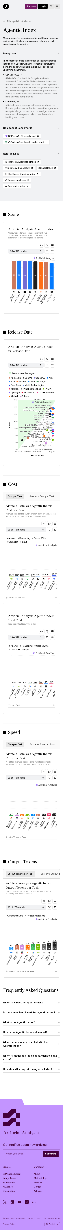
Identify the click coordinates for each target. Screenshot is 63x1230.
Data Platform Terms (51, 1218)
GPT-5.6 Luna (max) (20, 585)
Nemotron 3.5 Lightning (9, 585)
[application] (32, 428)
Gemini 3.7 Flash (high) (57, 824)
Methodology (41, 1178)
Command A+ (14, 825)
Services (38, 1182)
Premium (31, 6)
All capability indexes (19, 21)
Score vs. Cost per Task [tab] (42, 496)
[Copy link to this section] (41, 245)
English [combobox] (52, 1224)
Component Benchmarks (17, 128)
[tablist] (31, 496)
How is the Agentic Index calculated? (25, 1032)
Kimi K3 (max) (49, 298)
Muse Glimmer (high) (14, 586)
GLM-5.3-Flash (27, 299)
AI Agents (8, 1186)
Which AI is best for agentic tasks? (23, 1002)
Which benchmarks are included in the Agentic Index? (25, 1044)
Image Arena (9, 1178)
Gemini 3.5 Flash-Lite (25, 585)
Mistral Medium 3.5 (58, 585)
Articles (38, 1191)
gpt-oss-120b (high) (31, 585)
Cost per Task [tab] (14, 496)
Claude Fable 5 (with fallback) (44, 299)
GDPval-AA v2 (12, 74)
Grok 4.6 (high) (22, 298)
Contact (38, 1186)
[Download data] (52, 245)
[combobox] (26, 251)
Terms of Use (34, 1218)
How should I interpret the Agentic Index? (27, 1069)
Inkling (42, 957)
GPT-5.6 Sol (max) (32, 299)
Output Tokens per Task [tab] (20, 873)
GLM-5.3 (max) (17, 298)
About (37, 1174)
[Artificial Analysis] (31, 1117)
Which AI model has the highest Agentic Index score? (30, 1057)
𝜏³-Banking (11, 101)
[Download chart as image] (46, 245)
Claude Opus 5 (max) (12, 298)
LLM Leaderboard (11, 1174)
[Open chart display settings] (52, 251)
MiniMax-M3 (47, 585)
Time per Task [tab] (14, 744)
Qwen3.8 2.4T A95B (39, 297)
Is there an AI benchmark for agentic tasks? (29, 1012)
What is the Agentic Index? (19, 1022)
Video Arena (9, 1182)
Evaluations (9, 1191)
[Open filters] (46, 251)
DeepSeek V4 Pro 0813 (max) (52, 585)
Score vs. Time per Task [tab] (42, 744)
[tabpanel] (31, 552)
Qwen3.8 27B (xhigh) (55, 298)
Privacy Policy (9, 1224)
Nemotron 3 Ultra (35, 960)
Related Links (11, 153)
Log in (43, 6)
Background (10, 53)
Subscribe (50, 1153)
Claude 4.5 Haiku (42, 584)
